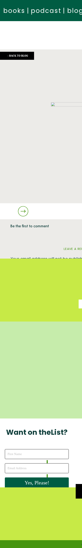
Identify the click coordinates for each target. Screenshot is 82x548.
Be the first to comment (29, 226)
